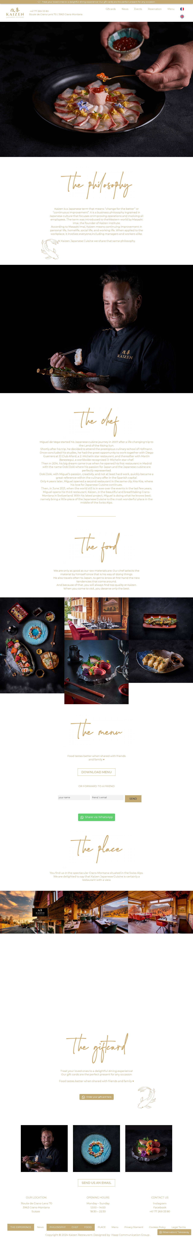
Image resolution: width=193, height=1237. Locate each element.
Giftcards (111, 9)
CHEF (75, 1227)
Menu (171, 9)
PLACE (102, 1227)
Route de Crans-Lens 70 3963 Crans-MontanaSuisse (36, 1207)
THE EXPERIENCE (20, 1227)
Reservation (154, 9)
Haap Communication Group (130, 1234)
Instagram (160, 1203)
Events (138, 9)
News (125, 9)
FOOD (88, 1227)
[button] (44, 1148)
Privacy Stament (133, 1227)
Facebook (159, 1207)
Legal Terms (179, 1227)
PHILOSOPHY (58, 1227)
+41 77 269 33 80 (39, 11)
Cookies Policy (157, 1227)
